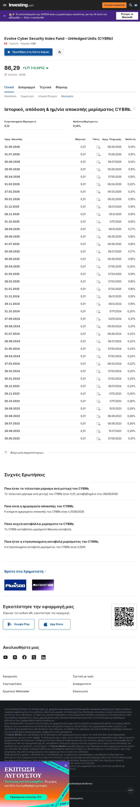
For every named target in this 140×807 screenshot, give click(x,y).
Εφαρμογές (10, 676)
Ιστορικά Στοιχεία (47, 96)
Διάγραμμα (26, 87)
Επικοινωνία (80, 691)
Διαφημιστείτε (82, 683)
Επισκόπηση (10, 96)
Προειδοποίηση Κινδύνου (78, 783)
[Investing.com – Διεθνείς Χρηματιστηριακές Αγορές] (21, 5)
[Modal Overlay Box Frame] (34, 784)
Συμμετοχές (27, 96)
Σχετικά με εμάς (83, 676)
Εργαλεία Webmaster (16, 691)
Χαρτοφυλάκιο (12, 683)
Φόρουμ (61, 87)
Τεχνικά (45, 87)
